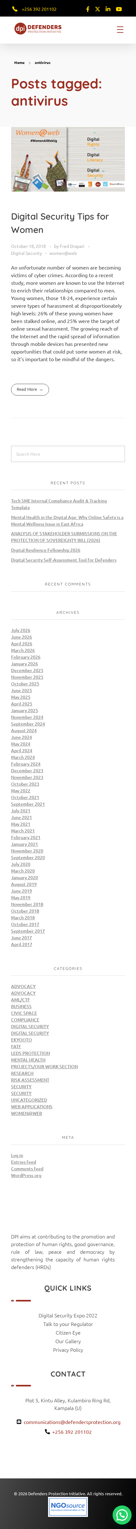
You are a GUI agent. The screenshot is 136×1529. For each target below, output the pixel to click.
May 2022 (20, 791)
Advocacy (23, 986)
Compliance (25, 1020)
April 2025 (21, 704)
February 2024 (25, 764)
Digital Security (26, 253)
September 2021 (28, 804)
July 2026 (20, 630)
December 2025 (27, 670)
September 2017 (28, 931)
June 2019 (21, 891)
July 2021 (20, 811)
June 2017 (21, 938)
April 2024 (21, 750)
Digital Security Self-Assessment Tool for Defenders (63, 560)
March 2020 (23, 871)
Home (19, 62)
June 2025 (21, 690)
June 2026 (21, 637)
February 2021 (25, 837)
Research (22, 1073)
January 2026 (24, 664)
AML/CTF (20, 1000)
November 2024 (27, 717)
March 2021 (23, 831)
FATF (16, 1046)
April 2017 (21, 944)
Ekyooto (21, 1040)
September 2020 (28, 857)
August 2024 (24, 730)
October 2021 (25, 797)
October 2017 (25, 924)
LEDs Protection (30, 1053)
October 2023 (25, 784)
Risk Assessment (30, 1080)
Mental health (28, 1060)
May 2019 (20, 897)
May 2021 (20, 824)
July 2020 (20, 864)
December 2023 (27, 771)
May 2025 (20, 697)
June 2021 (21, 817)
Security (21, 1087)
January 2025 (24, 710)
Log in (17, 1155)
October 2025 (25, 684)
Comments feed (27, 1169)
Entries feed (23, 1162)
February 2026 (25, 657)
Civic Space (24, 1013)
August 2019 (24, 884)
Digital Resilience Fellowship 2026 (45, 550)
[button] (122, 1515)
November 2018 (27, 904)
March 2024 (23, 757)
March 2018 (23, 918)
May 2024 (20, 744)
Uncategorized (29, 1100)
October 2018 (25, 911)
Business (21, 1006)
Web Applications (32, 1107)
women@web (63, 253)
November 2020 (27, 851)
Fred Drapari (72, 246)
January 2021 (24, 844)
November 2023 (27, 777)
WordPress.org (26, 1175)
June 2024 (21, 737)
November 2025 (27, 677)
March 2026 (23, 650)
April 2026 (21, 644)
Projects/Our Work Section (44, 1066)
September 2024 (28, 724)
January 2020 (24, 877)
